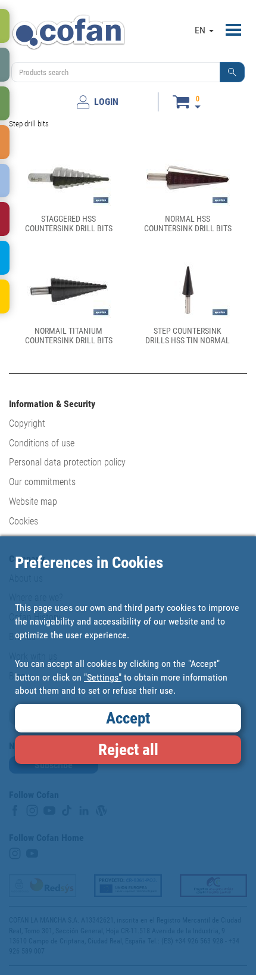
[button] (232, 72)
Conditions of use (41, 443)
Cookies (23, 521)
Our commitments (42, 482)
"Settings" (102, 677)
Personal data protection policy (67, 462)
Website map (33, 501)
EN (201, 30)
